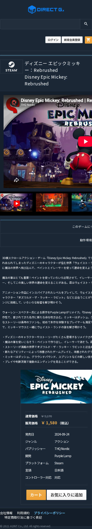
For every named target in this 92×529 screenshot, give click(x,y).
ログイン (53, 40)
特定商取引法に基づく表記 (23, 517)
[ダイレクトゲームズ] (46, 9)
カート (36, 495)
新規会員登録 (72, 40)
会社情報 (6, 513)
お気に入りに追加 (66, 495)
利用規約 (23, 513)
